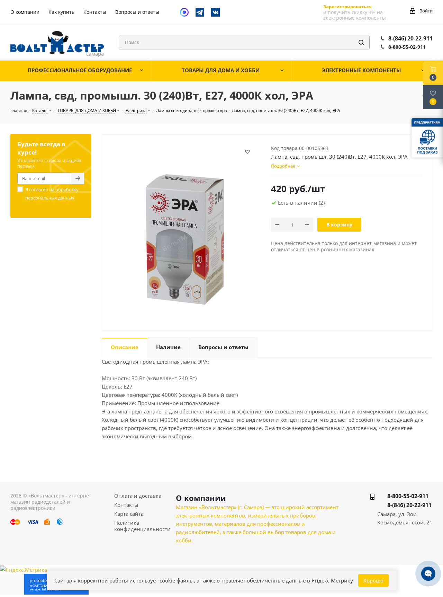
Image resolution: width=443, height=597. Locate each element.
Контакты (126, 504)
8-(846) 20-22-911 (410, 38)
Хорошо (373, 580)
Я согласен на (52, 193)
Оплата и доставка (137, 495)
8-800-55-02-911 (407, 47)
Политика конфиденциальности (142, 525)
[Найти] (361, 42)
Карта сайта (129, 513)
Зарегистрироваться (347, 6)
